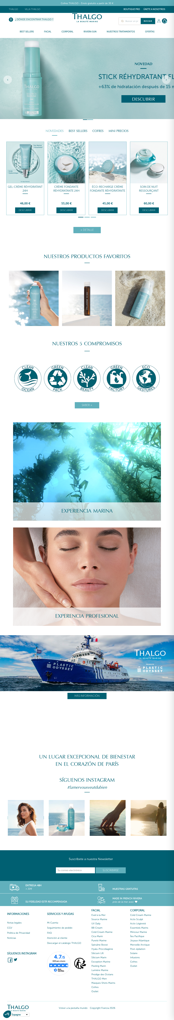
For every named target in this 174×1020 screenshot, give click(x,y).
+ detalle (87, 230)
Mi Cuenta (52, 922)
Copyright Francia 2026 (102, 1008)
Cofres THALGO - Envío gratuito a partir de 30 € (87, 3)
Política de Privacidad (18, 932)
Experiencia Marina (87, 511)
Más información (87, 695)
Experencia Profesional (87, 616)
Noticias (11, 938)
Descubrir (25, 210)
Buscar (148, 21)
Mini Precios (118, 131)
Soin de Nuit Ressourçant (149, 188)
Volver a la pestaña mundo (73, 1008)
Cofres (97, 131)
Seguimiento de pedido (59, 927)
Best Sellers (78, 131)
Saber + (87, 405)
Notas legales (14, 922)
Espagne (16, 1014)
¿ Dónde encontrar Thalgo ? (34, 19)
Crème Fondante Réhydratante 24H (66, 188)
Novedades (55, 131)
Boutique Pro (132, 9)
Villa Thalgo (32, 9)
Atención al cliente (57, 938)
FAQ (49, 932)
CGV (9, 927)
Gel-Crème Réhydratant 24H (25, 188)
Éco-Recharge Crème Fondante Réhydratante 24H (107, 190)
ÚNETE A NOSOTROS (154, 9)
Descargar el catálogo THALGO (64, 943)
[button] (7, 1014)
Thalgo (13, 9)
